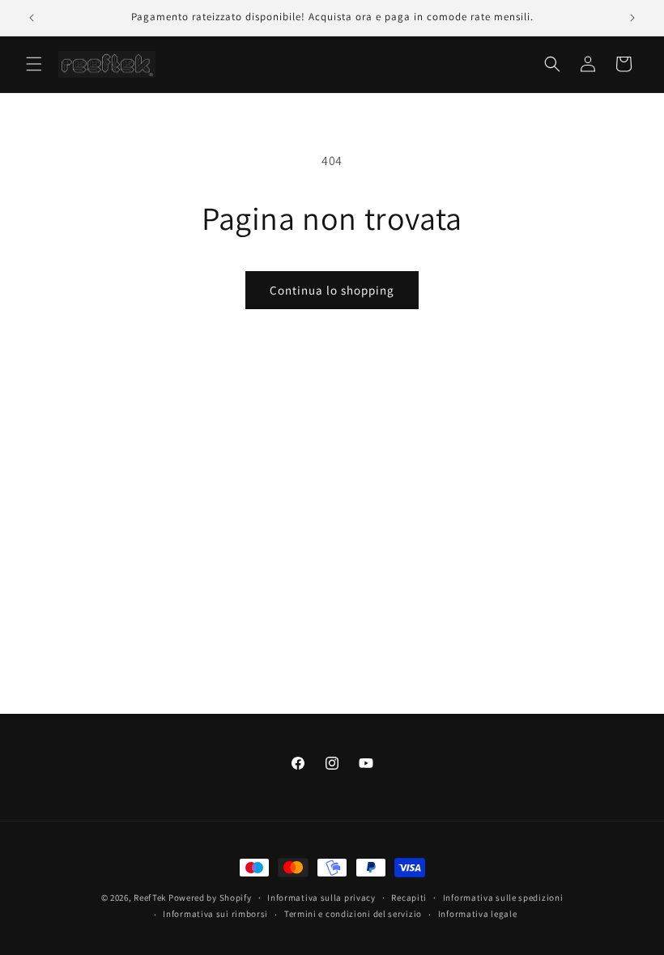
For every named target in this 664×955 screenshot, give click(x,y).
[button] (34, 64)
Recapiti (409, 897)
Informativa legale (477, 913)
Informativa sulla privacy (321, 897)
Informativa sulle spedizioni (503, 897)
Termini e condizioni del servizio (353, 913)
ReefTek (150, 897)
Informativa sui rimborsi (215, 913)
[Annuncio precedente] (31, 18)
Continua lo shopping (332, 290)
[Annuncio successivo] (632, 18)
